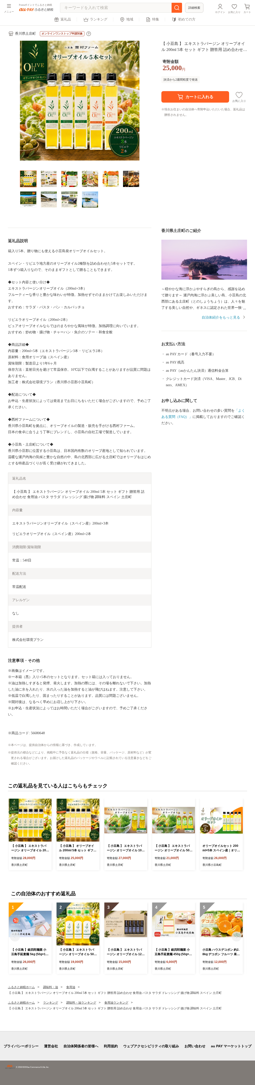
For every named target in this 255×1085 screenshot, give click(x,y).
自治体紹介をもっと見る (221, 317)
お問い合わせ (195, 1046)
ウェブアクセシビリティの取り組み (151, 1046)
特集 (155, 19)
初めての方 (186, 19)
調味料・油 (50, 987)
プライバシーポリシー (21, 1046)
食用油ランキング (116, 1002)
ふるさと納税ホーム (21, 987)
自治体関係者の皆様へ (81, 1046)
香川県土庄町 (25, 33)
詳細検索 (194, 7)
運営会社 (51, 1046)
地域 (129, 19)
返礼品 (66, 19)
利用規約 (111, 1046)
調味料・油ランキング (81, 1002)
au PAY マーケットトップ (231, 1046)
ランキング (98, 19)
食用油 (70, 987)
